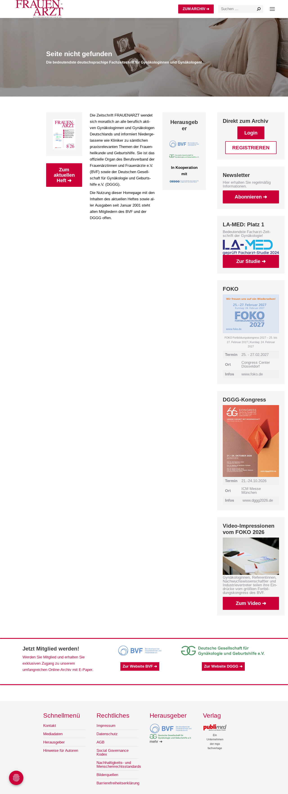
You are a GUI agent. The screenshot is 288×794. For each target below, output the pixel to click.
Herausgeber (54, 742)
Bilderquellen (107, 775)
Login (250, 133)
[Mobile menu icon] (272, 8)
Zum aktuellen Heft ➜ (64, 175)
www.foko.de (252, 374)
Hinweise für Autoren (60, 750)
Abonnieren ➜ (251, 197)
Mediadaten (53, 734)
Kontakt (49, 726)
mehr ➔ (156, 741)
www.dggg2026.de (258, 500)
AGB (100, 742)
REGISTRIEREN (251, 147)
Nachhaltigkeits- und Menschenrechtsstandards (119, 764)
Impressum (106, 726)
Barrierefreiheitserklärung (118, 783)
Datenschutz (107, 734)
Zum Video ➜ (251, 603)
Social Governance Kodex (112, 752)
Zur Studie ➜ (251, 261)
